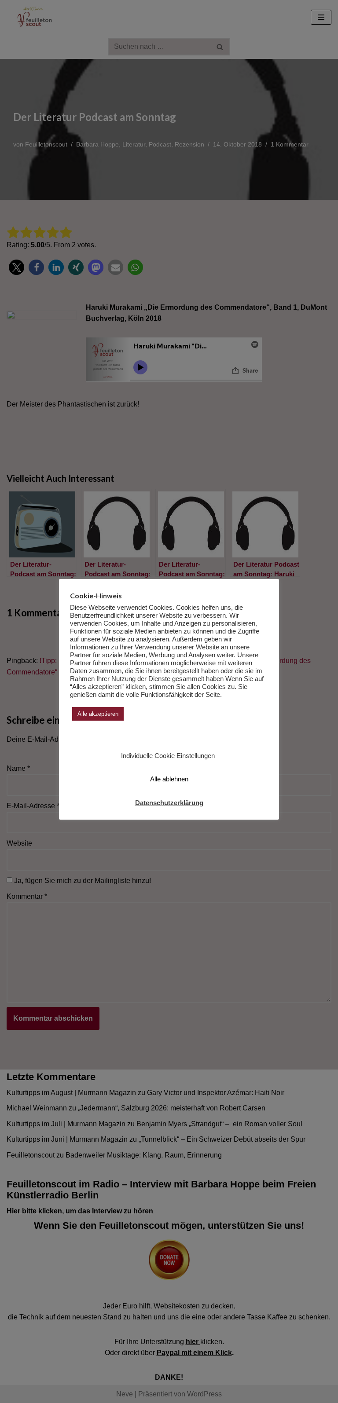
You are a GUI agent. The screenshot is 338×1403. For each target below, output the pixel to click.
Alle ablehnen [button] (169, 779)
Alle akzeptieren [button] (97, 714)
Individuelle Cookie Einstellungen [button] (168, 755)
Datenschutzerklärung (169, 802)
